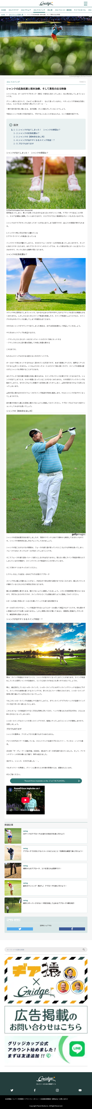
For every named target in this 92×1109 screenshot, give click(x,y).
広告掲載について (11, 1099)
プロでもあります (26, 143)
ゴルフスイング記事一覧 (16, 14)
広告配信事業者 (46, 1099)
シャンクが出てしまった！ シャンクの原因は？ (39, 129)
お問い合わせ (63, 1099)
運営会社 (55, 1099)
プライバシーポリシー (32, 1099)
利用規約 (21, 1099)
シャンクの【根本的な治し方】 (31, 136)
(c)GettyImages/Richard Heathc (80, 76)
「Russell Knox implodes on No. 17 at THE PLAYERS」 (44, 781)
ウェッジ (10, 920)
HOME (3, 14)
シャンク (17, 920)
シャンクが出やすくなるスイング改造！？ (36, 140)
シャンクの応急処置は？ (29, 133)
